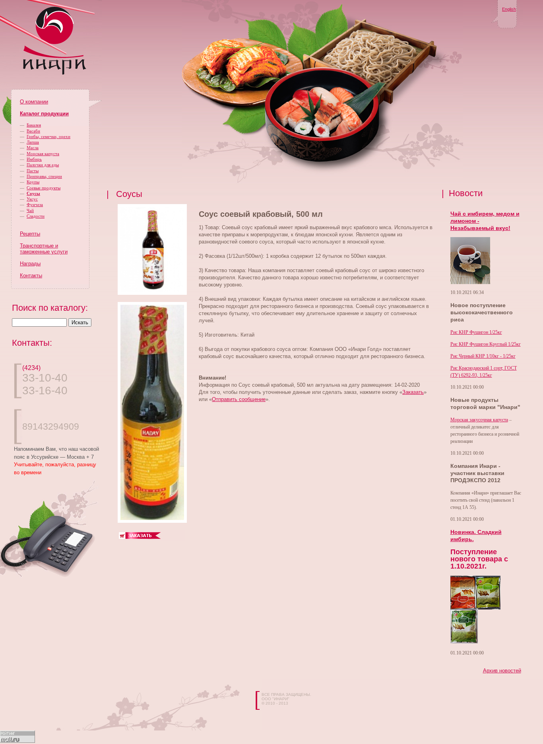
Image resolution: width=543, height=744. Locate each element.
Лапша (33, 142)
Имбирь (34, 159)
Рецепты (30, 234)
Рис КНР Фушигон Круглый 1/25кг (485, 344)
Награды (30, 264)
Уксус (32, 199)
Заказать (413, 392)
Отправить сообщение (239, 399)
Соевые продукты (43, 187)
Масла (33, 147)
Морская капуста (43, 153)
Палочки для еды (43, 164)
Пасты (33, 170)
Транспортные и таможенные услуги (44, 249)
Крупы (33, 181)
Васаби (33, 131)
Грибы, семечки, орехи (48, 136)
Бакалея (34, 125)
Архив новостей (502, 671)
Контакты (31, 276)
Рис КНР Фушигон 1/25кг (476, 332)
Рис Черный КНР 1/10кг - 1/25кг (483, 356)
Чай (30, 210)
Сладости (36, 216)
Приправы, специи (44, 176)
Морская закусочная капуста (479, 420)
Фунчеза (35, 204)
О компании (34, 102)
